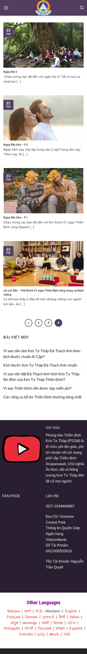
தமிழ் (41, 634)
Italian (74, 617)
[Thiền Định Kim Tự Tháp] (43, 8)
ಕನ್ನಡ (14, 623)
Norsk (58, 623)
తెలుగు (54, 634)
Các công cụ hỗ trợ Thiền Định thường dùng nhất (42, 397)
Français (14, 617)
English (71, 611)
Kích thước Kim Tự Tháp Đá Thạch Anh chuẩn (40, 365)
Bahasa (13, 611)
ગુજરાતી (48, 617)
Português (12, 628)
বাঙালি (27, 611)
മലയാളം (30, 623)
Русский (44, 628)
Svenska (26, 634)
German (31, 617)
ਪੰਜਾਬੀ (29, 628)
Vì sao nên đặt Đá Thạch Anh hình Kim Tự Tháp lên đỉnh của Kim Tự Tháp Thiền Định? (41, 377)
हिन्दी (62, 617)
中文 (39, 611)
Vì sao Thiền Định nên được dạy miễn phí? (37, 388)
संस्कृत (60, 628)
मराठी (45, 623)
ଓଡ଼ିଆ (71, 623)
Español (75, 628)
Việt (67, 634)
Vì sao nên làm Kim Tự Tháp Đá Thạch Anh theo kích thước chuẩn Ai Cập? (41, 354)
